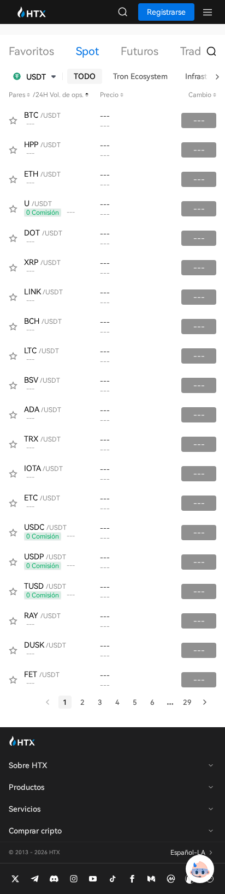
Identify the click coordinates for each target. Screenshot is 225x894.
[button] (34, 76)
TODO (85, 76)
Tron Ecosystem (140, 76)
